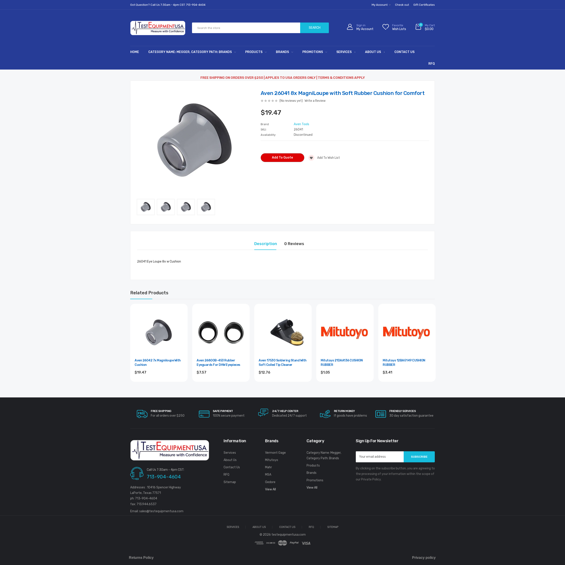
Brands (282, 52)
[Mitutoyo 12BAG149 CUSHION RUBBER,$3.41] (407, 332)
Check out (402, 4)
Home (134, 52)
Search (314, 28)
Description (265, 243)
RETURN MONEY (344, 411)
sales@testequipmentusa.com (161, 511)
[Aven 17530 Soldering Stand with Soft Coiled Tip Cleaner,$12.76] (283, 332)
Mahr (268, 467)
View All (270, 489)
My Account (380, 4)
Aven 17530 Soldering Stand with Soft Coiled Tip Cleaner (283, 363)
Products (253, 52)
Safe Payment (223, 411)
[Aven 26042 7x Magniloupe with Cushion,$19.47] (159, 332)
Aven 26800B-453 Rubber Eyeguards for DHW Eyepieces (218, 363)
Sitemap (230, 482)
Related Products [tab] (149, 292)
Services (344, 52)
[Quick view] (179, 331)
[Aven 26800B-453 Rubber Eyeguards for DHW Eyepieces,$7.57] (221, 332)
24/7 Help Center (285, 411)
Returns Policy (141, 557)
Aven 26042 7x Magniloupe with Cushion (158, 363)
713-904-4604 (164, 477)
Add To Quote (282, 157)
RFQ (431, 64)
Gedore (270, 482)
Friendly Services (402, 411)
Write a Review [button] (315, 101)
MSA (268, 474)
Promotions (312, 52)
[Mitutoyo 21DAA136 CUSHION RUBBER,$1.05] (345, 332)
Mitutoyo (271, 460)
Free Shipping (161, 411)
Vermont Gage (275, 453)
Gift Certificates (424, 4)
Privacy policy (424, 557)
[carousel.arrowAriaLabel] (142, 413)
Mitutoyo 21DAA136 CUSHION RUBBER (342, 363)
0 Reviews (294, 243)
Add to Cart (221, 384)
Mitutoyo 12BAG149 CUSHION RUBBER (404, 363)
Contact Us (404, 52)
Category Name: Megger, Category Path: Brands (190, 52)
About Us (373, 52)
